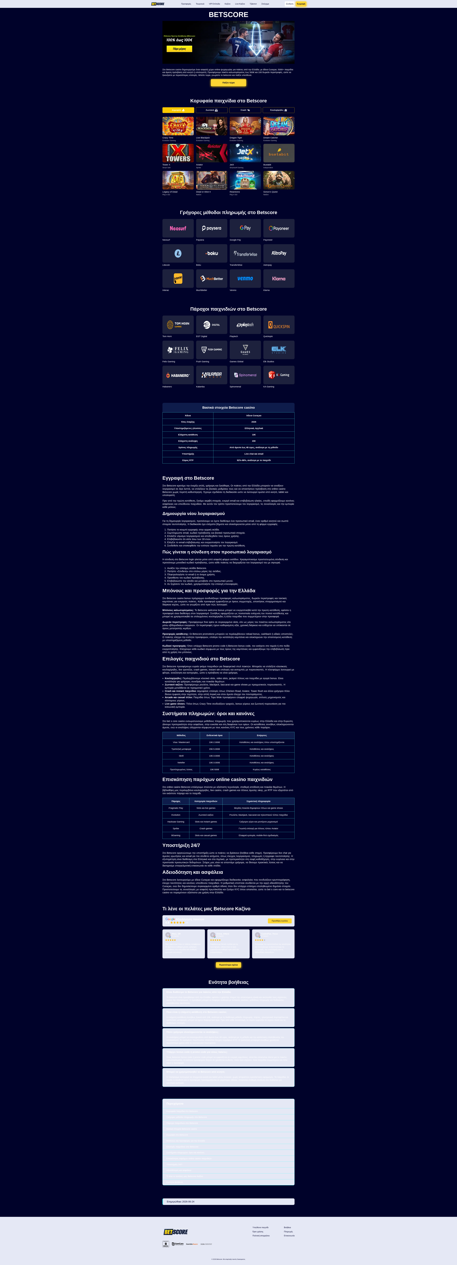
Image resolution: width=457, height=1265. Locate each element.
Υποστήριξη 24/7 (174, 1164)
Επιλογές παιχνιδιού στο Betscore (182, 1147)
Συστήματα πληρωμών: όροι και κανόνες (185, 1152)
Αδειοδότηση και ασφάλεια (178, 1170)
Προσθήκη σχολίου (280, 921)
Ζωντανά (210, 110)
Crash (243, 110)
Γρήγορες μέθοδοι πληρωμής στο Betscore (186, 1117)
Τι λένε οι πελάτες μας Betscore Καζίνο (184, 1176)
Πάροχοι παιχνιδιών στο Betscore (182, 1123)
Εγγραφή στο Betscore (177, 1135)
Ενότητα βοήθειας (174, 1182)
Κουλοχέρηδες (276, 110)
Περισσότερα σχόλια (228, 965)
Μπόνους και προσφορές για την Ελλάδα (185, 1141)
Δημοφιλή (176, 110)
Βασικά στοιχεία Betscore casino (181, 1129)
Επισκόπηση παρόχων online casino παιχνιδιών (189, 1158)
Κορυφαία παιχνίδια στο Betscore (182, 1111)
